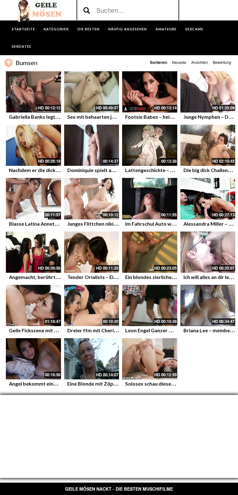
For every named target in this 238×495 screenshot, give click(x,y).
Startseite (23, 29)
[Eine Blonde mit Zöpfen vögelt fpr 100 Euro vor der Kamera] (91, 358)
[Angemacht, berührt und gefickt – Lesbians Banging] (33, 252)
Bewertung (222, 62)
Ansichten (199, 62)
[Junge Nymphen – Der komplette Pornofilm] (208, 92)
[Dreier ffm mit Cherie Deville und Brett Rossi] (91, 305)
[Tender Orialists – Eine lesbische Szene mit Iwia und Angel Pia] (91, 252)
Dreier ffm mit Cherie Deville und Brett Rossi (118, 330)
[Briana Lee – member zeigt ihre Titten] (208, 305)
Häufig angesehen (127, 29)
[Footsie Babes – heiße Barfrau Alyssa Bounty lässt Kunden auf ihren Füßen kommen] (149, 92)
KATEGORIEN (56, 29)
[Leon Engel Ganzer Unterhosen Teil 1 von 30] (149, 305)
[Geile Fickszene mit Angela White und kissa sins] (33, 305)
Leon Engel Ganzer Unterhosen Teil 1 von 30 (175, 330)
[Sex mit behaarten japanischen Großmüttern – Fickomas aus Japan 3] (91, 92)
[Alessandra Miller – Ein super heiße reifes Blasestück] (208, 198)
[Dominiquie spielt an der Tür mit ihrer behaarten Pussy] (91, 145)
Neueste (179, 62)
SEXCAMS (194, 29)
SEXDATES (21, 46)
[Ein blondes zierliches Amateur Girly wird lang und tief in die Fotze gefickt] (149, 252)
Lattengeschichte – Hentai (155, 170)
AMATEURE (166, 29)
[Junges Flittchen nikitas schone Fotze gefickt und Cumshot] (91, 198)
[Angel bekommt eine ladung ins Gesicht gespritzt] (33, 358)
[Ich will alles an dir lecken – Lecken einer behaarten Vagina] (208, 252)
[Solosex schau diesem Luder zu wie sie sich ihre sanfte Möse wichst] (149, 358)
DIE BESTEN (88, 29)
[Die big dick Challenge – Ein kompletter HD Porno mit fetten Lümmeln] (208, 145)
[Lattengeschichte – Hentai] (149, 145)
